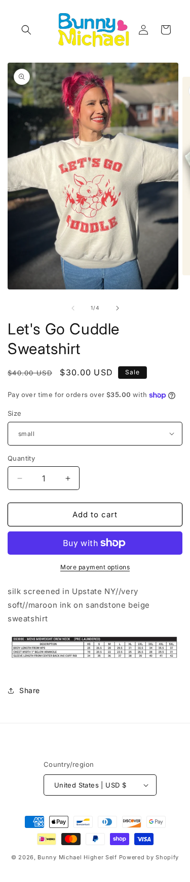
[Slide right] (117, 308)
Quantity (21, 458)
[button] (26, 30)
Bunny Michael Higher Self (77, 857)
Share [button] (29, 690)
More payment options (95, 567)
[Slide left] (73, 308)
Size (15, 413)
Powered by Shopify (149, 857)
